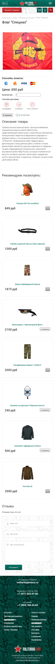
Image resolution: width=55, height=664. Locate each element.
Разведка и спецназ (27, 17)
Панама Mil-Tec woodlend (27, 203)
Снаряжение (9, 623)
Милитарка (6, 17)
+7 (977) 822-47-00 (27, 593)
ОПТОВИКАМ (36, 623)
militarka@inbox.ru (27, 582)
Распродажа (36, 639)
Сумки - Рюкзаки (11, 629)
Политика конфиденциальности (28, 660)
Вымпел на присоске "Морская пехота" (27, 405)
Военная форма (10, 619)
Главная (34, 616)
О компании (36, 636)
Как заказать (36, 626)
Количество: (7, 94)
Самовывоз (6, 109)
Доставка (35, 629)
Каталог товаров (12, 10)
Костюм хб (27, 486)
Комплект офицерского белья (27, 446)
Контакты (35, 633)
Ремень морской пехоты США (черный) (27, 243)
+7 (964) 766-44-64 (27, 605)
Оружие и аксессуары (13, 626)
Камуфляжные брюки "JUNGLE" (27, 365)
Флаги (14, 17)
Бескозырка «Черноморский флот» (27, 324)
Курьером (19, 109)
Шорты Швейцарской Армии (27, 284)
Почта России (32, 109)
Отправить (13, 567)
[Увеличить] (27, 51)
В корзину (7, 115)
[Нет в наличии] (47, 208)
